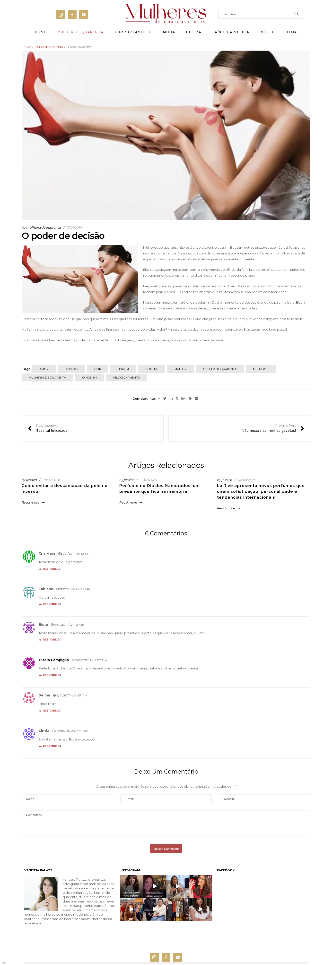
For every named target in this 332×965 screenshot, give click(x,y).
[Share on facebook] (159, 399)
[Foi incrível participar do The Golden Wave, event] (177, 909)
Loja (292, 32)
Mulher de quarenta (219, 369)
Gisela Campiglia (54, 660)
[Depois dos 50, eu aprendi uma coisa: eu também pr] (200, 909)
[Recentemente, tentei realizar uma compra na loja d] (200, 886)
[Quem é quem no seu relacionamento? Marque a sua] (154, 886)
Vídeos (268, 32)
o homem (89, 377)
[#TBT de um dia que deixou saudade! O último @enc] (131, 909)
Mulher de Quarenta (81, 32)
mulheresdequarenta (43, 227)
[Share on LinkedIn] (171, 399)
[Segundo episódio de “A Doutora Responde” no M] (177, 886)
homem (123, 369)
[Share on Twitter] (164, 399)
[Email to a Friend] (196, 399)
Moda (169, 32)
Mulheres (260, 369)
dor (97, 369)
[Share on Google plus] (183, 399)
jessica (31, 480)
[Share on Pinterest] (190, 399)
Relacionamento (126, 377)
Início (27, 47)
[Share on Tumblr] (177, 399)
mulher (180, 369)
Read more (30, 502)
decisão (71, 369)
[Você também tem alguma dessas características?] (131, 886)
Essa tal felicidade (48, 428)
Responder (52, 568)
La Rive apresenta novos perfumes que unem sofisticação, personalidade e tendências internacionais (261, 491)
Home (41, 32)
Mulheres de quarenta (47, 377)
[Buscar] (296, 14)
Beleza (193, 32)
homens (151, 369)
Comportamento (133, 32)
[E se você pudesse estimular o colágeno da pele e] (154, 909)
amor (44, 369)
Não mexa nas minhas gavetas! (272, 428)
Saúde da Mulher (231, 32)
